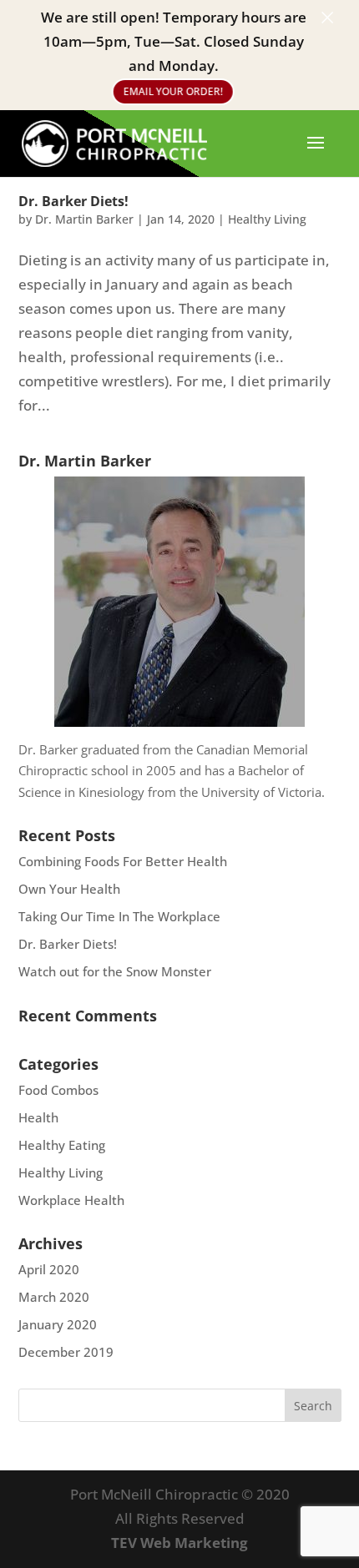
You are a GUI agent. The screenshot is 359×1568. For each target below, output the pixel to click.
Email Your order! (173, 90)
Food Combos (58, 1089)
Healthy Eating (61, 1145)
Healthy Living (267, 219)
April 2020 (48, 1269)
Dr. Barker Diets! (73, 201)
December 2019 (66, 1352)
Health (38, 1117)
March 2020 (53, 1296)
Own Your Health (69, 888)
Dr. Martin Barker (84, 219)
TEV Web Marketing (179, 1542)
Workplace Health (71, 1200)
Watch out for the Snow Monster (114, 971)
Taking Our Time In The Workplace (119, 916)
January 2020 (57, 1324)
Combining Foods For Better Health (122, 861)
